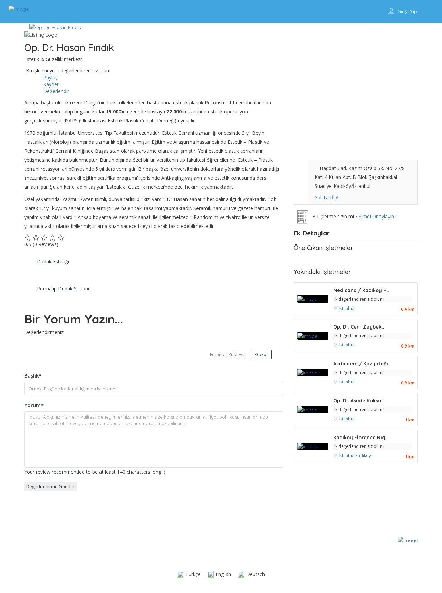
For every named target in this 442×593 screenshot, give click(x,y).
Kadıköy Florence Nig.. (360, 437)
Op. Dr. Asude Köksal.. (359, 401)
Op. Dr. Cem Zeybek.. (358, 327)
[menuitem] (189, 574)
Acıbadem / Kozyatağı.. (362, 364)
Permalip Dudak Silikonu (64, 288)
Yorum (34, 405)
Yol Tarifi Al (327, 197)
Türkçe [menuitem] (193, 574)
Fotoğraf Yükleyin (228, 354)
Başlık (32, 375)
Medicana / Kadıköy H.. (361, 290)
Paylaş (50, 77)
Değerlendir (55, 91)
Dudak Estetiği (53, 261)
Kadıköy (363, 456)
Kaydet (50, 84)
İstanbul (346, 308)
